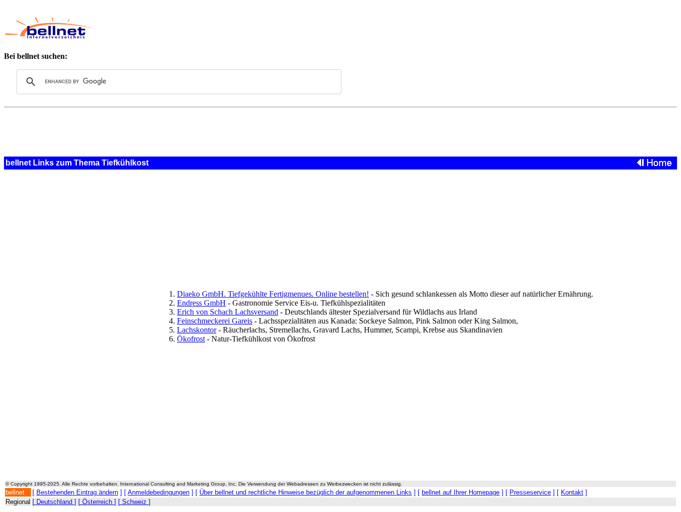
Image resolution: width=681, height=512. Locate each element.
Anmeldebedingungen (158, 492)
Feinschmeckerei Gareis (214, 321)
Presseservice (530, 492)
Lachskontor (196, 330)
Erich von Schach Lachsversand (227, 312)
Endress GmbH (201, 303)
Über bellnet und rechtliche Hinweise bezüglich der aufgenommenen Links (305, 492)
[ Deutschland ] (54, 502)
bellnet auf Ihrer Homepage (461, 492)
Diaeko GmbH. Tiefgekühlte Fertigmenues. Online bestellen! (273, 294)
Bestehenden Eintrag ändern (77, 492)
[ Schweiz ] (134, 502)
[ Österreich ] (97, 502)
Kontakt (572, 492)
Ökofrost (191, 339)
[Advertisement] (321, 27)
